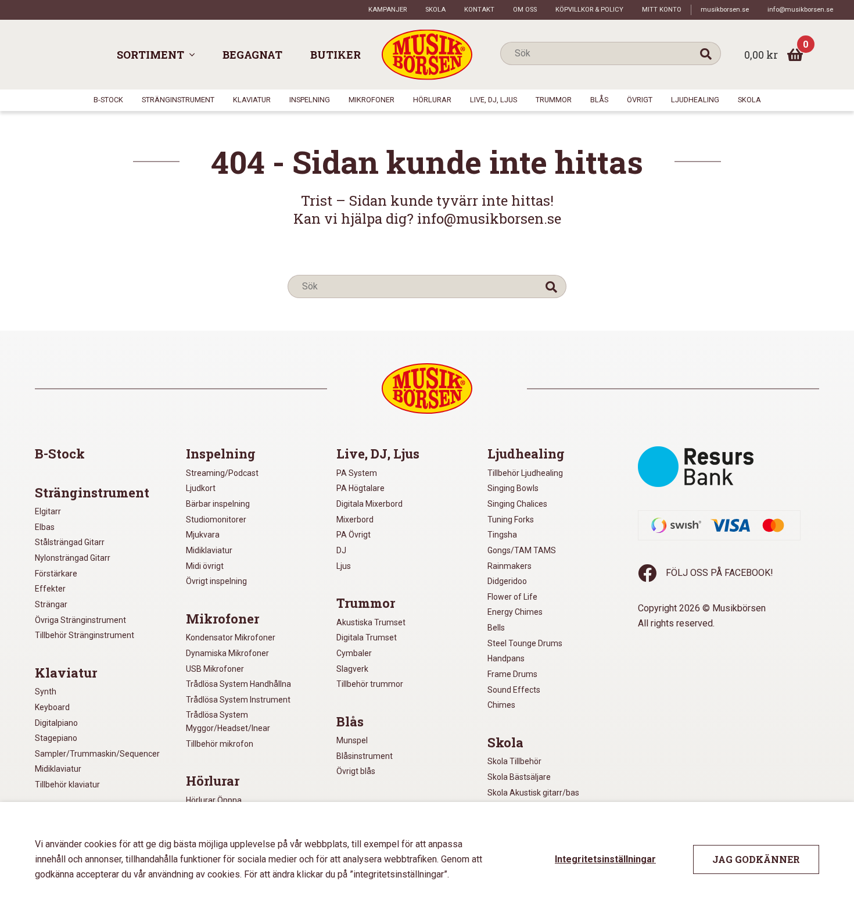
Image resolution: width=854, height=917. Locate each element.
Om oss (525, 9)
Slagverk (352, 669)
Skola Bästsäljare (519, 777)
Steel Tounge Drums (524, 643)
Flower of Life (512, 596)
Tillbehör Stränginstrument (84, 635)
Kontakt (479, 9)
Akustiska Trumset (371, 622)
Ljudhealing (695, 99)
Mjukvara (203, 534)
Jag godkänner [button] (756, 859)
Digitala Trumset (366, 637)
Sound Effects (513, 689)
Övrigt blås (355, 771)
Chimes (501, 705)
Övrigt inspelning (216, 581)
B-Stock (108, 99)
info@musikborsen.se (800, 9)
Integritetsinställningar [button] (605, 859)
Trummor (554, 99)
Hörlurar (432, 99)
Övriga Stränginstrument (80, 620)
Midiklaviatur (58, 768)
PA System (356, 473)
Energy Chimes (515, 612)
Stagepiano (56, 738)
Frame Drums (512, 674)
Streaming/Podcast (222, 473)
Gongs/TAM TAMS (521, 550)
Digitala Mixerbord (369, 503)
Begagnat (252, 55)
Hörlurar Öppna (214, 800)
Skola (435, 9)
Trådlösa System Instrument (238, 699)
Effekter (50, 588)
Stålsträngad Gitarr (70, 542)
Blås (599, 99)
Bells (496, 627)
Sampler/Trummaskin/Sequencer (97, 753)
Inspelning (309, 99)
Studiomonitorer (216, 519)
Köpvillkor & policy (589, 9)
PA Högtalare (360, 488)
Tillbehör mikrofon (219, 743)
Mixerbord (355, 519)
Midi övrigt (205, 566)
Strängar (51, 604)
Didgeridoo (507, 581)
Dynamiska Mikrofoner (227, 653)
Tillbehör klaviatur (67, 784)
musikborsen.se (725, 9)
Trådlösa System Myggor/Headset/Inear (228, 721)
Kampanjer (387, 9)
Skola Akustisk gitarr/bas (533, 792)
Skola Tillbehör (514, 761)
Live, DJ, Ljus (493, 99)
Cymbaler (354, 653)
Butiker (335, 55)
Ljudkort (201, 488)
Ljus (343, 566)
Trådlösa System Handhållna (238, 684)
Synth (45, 691)
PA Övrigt (353, 534)
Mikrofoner (371, 99)
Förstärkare (56, 573)
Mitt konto (661, 9)
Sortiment (150, 55)
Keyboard (52, 707)
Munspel (352, 740)
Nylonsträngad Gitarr (72, 558)
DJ (341, 550)
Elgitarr (48, 511)
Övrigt (639, 99)
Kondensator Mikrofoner (230, 637)
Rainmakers (509, 566)
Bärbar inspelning (218, 503)
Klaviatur (252, 99)
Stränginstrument (178, 99)
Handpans (506, 658)
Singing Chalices (517, 503)
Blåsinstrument (364, 756)
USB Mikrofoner (215, 669)
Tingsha (502, 534)
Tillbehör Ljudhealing (525, 473)
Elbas (45, 527)
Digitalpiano (56, 723)
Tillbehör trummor (369, 684)
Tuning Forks (510, 519)
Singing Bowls (513, 488)
